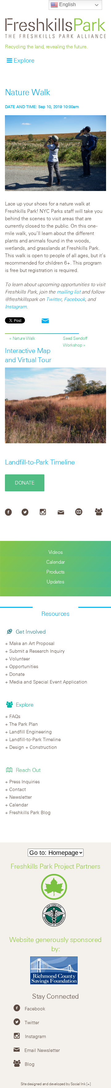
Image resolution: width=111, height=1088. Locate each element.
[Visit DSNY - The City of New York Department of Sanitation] (55, 926)
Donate (25, 483)
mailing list (68, 292)
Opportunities (23, 666)
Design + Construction (33, 747)
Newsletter (20, 797)
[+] (88, 1083)
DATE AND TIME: (21, 106)
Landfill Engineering (30, 731)
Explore (24, 60)
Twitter (53, 299)
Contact (17, 789)
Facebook (74, 299)
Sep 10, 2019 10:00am (42, 106)
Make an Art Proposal (32, 643)
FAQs (14, 716)
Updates (55, 582)
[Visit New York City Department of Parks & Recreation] (55, 898)
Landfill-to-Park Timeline (40, 462)
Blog (30, 1064)
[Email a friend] (45, 321)
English (67, 4)
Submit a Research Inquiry (37, 651)
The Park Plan (23, 724)
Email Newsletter (42, 1050)
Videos (55, 552)
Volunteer (19, 658)
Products (55, 572)
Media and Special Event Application (48, 681)
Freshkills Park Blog (30, 812)
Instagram (16, 306)
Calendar (55, 562)
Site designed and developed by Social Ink (53, 1083)
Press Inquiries (24, 781)
